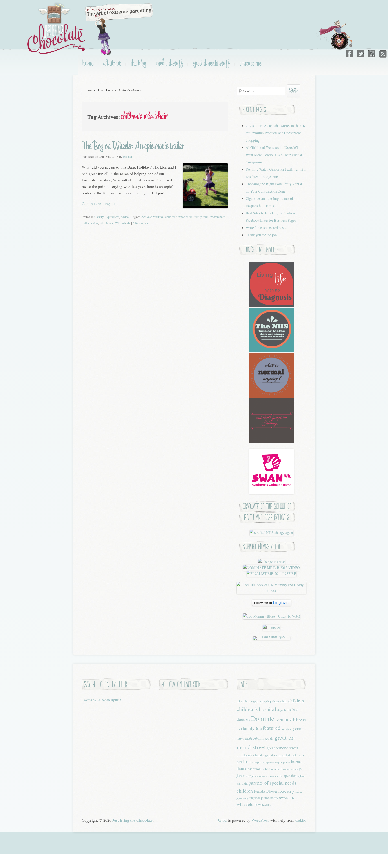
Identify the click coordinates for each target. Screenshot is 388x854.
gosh (269, 738)
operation (290, 775)
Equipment (112, 217)
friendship (286, 729)
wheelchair (106, 223)
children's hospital (256, 709)
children (296, 701)
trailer (85, 223)
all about (112, 62)
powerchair (217, 217)
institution (254, 768)
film (206, 217)
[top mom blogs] (271, 616)
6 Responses (140, 223)
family (198, 217)
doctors (243, 719)
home (87, 62)
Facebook (350, 52)
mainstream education (266, 776)
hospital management (264, 762)
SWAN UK (286, 798)
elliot (239, 729)
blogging (255, 701)
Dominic (262, 718)
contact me (250, 62)
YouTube (371, 52)
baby (239, 701)
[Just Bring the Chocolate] (57, 28)
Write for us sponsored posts (266, 227)
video (94, 223)
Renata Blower (266, 791)
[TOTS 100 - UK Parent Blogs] (271, 636)
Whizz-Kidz (122, 223)
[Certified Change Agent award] (271, 532)
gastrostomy (254, 738)
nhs (280, 776)
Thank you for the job (261, 234)
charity (276, 701)
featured (271, 727)
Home (110, 90)
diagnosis (281, 710)
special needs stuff (211, 62)
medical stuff (169, 62)
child (283, 701)
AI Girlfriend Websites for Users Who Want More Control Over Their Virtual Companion (274, 155)
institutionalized (290, 769)
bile (245, 701)
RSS (382, 52)
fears (258, 728)
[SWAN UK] (271, 492)
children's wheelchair (178, 217)
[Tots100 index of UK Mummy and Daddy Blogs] (271, 590)
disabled (292, 709)
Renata (127, 156)
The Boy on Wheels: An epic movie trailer (132, 145)
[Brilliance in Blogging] (271, 561)
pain (245, 783)
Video (125, 217)
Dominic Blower (290, 719)
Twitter (361, 52)
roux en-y (286, 791)
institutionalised (272, 769)
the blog (138, 62)
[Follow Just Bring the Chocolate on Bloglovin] (271, 604)
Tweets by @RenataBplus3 (101, 699)
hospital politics (282, 762)
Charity (99, 217)
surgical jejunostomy (263, 797)
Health (249, 762)
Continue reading (98, 203)
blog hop (266, 701)
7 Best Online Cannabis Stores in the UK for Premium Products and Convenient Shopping (276, 133)
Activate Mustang (152, 217)
